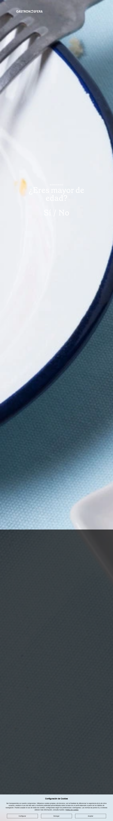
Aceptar (90, 816)
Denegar (56, 816)
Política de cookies (71, 810)
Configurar (22, 816)
